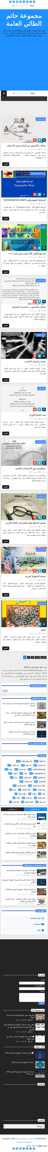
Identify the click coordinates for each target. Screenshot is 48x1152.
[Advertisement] (24, 64)
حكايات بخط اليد (26, 789)
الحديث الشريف (21, 785)
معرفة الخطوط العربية (35, 576)
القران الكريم (27, 777)
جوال (14, 789)
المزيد (5, 164)
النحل (43, 630)
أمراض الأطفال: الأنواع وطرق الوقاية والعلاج (21, 852)
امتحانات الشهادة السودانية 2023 (23, 1062)
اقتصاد (18, 798)
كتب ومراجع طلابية (27, 761)
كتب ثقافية (41, 496)
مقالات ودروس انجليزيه (39, 785)
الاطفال (15, 773)
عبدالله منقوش (31, 1146)
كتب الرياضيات (28, 781)
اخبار (16, 777)
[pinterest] (14, 2)
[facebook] (30, 2)
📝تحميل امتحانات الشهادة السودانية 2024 (19, 1053)
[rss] (24, 2)
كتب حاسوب (40, 119)
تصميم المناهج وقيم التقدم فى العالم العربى (26, 523)
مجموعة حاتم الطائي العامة (24, 19)
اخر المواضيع (35, 809)
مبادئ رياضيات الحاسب (35, 361)
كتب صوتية (42, 802)
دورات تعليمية (41, 798)
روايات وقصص (41, 789)
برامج (10, 769)
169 (37, 657)
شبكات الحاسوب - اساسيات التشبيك (29, 307)
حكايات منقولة (22, 793)
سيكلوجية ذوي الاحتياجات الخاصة (30, 468)
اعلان (25, 773)
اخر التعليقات (12, 809)
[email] (20, 2)
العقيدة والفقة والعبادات (39, 769)
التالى (43, 657)
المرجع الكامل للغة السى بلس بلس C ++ (27, 253)
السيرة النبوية (41, 777)
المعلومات (37, 924)
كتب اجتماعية (40, 442)
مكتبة (39, 930)
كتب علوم (41, 388)
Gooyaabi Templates (24, 1142)
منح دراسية (29, 798)
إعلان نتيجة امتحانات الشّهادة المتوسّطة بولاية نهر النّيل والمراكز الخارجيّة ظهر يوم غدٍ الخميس (19, 1027)
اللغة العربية (41, 550)
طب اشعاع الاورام (37, 415)
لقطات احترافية (29, 802)
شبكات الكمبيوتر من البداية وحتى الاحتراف (26, 145)
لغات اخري (16, 802)
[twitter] (34, 2)
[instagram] (27, 2)
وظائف (34, 793)
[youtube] (17, 2)
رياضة (43, 793)
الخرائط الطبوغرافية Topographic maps (24, 200)
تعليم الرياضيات (35, 918)
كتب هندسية (22, 769)
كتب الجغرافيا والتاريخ (37, 173)
